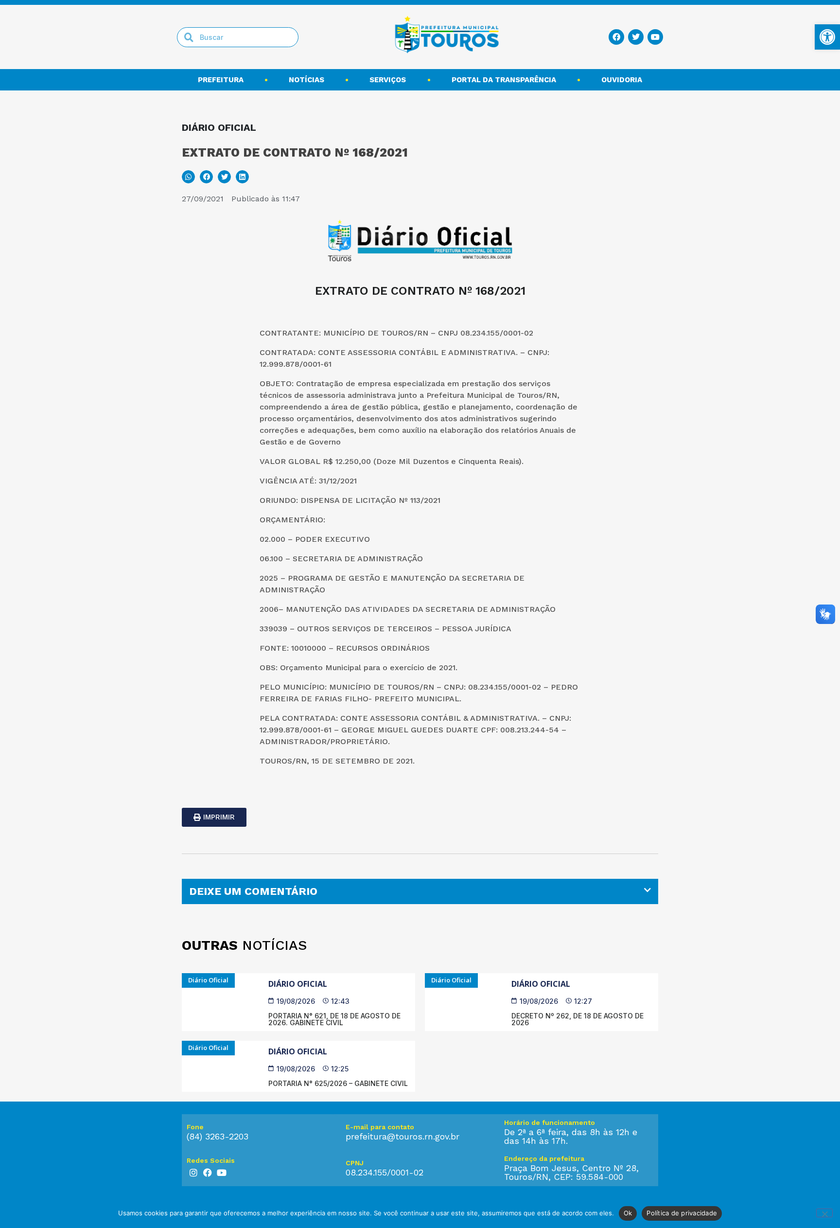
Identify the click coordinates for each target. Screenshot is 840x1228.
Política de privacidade (682, 1213)
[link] (827, 37)
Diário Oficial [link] (297, 984)
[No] (824, 1213)
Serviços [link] (387, 79)
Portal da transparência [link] (504, 79)
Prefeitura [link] (221, 79)
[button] (188, 176)
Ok (628, 1213)
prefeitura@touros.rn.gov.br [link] (402, 1136)
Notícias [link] (306, 79)
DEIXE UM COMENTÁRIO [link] (253, 891)
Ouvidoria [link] (621, 79)
